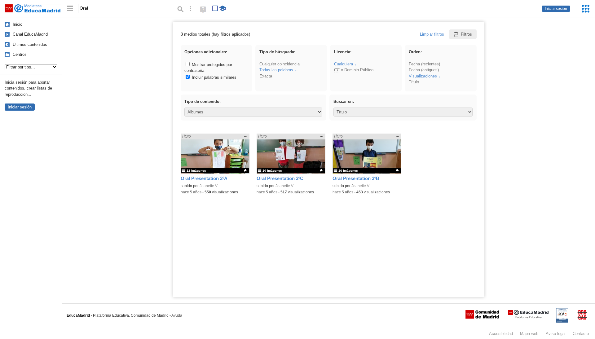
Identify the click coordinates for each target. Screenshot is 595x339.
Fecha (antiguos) (424, 70)
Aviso (556, 333)
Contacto (581, 333)
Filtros (466, 34)
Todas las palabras (276, 70)
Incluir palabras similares (213, 77)
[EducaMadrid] (528, 317)
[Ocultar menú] (70, 8)
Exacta (265, 76)
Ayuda (176, 315)
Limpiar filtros (432, 34)
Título (414, 82)
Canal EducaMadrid (30, 34)
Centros (20, 54)
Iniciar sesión (556, 9)
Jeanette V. (209, 186)
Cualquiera (343, 64)
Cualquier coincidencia (279, 64)
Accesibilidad (501, 333)
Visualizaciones (423, 76)
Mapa (529, 333)
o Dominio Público (353, 70)
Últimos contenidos (30, 44)
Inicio (17, 24)
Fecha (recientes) (424, 64)
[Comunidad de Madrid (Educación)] (482, 317)
